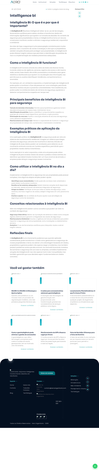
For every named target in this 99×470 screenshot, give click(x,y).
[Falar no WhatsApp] (95, 466)
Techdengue (75, 391)
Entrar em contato (47, 373)
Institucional (42, 2)
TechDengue (63, 2)
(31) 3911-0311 (59, 402)
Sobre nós (26, 385)
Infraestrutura (75, 383)
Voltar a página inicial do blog (58, 9)
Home (35, 2)
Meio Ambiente (76, 386)
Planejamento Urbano (78, 389)
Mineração (74, 380)
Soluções (53, 2)
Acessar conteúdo (27, 305)
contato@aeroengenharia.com (55, 388)
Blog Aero (72, 2)
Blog (11, 393)
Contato (13, 388)
